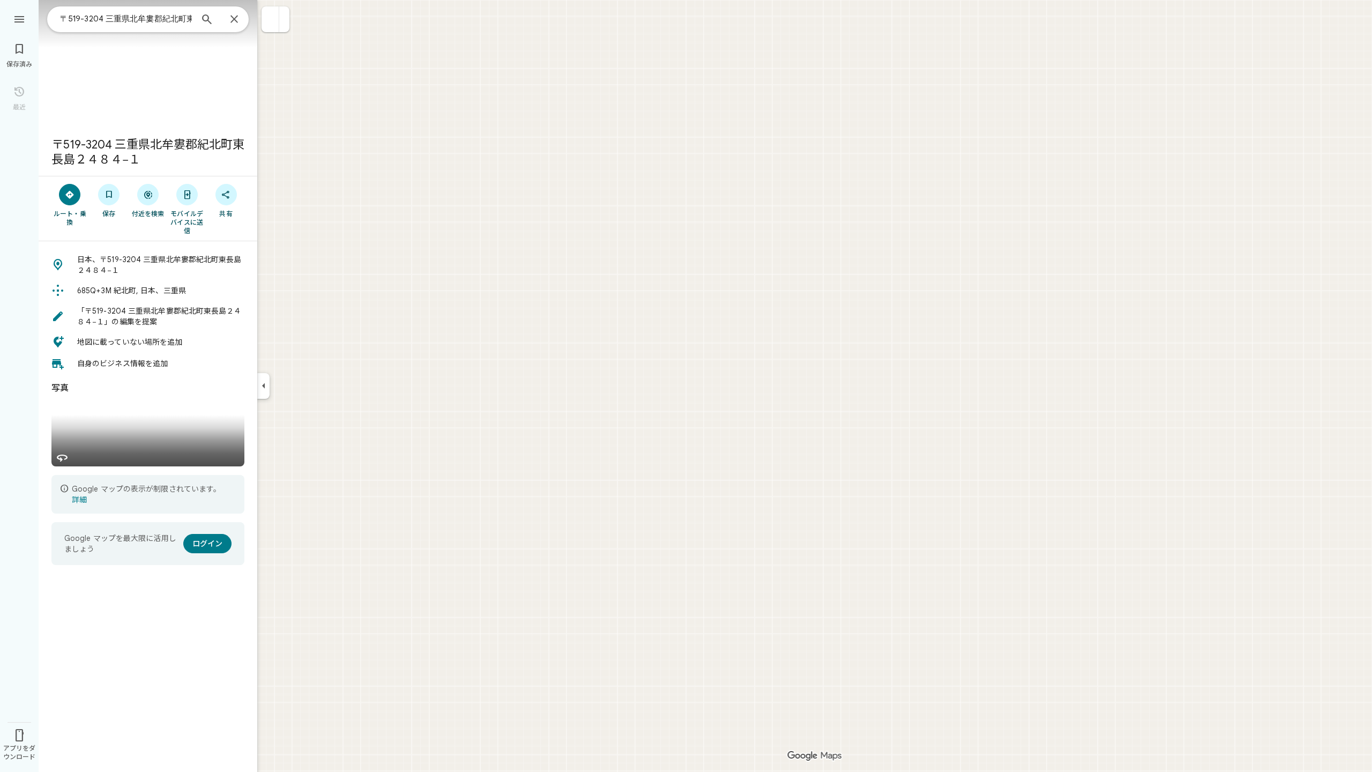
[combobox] (126, 18)
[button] (270, 19)
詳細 (79, 499)
